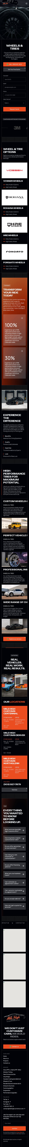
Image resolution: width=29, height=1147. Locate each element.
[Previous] (3, 685)
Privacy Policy (19, 1132)
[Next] (25, 685)
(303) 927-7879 (12, 784)
